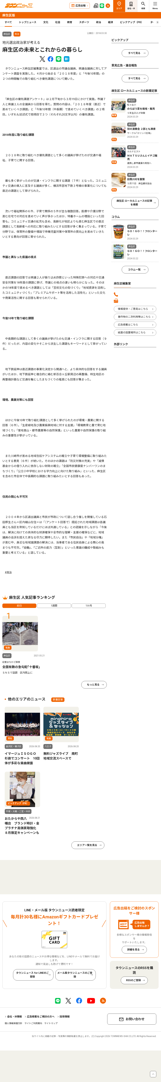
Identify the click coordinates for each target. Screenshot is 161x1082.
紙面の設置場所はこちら (132, 332)
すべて (8, 22)
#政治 (8, 572)
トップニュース (27, 22)
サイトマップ (51, 1023)
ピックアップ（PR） (131, 22)
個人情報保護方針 (13, 1023)
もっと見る (93, 684)
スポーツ (84, 22)
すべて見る (134, 53)
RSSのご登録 (133, 980)
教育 (69, 22)
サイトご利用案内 (33, 1023)
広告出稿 (80, 5)
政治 (98, 22)
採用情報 (65, 1016)
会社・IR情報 (14, 1016)
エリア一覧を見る (87, 845)
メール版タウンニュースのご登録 (74, 974)
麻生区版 (8, 15)
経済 (110, 22)
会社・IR (131, 8)
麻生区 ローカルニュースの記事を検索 (134, 202)
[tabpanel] (23, 645)
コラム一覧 (134, 269)
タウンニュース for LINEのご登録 (32, 974)
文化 (45, 22)
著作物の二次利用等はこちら (134, 316)
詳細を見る (133, 949)
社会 (57, 22)
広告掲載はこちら (128, 324)
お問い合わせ (135, 1019)
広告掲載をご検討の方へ (41, 1016)
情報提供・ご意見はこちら (133, 308)
